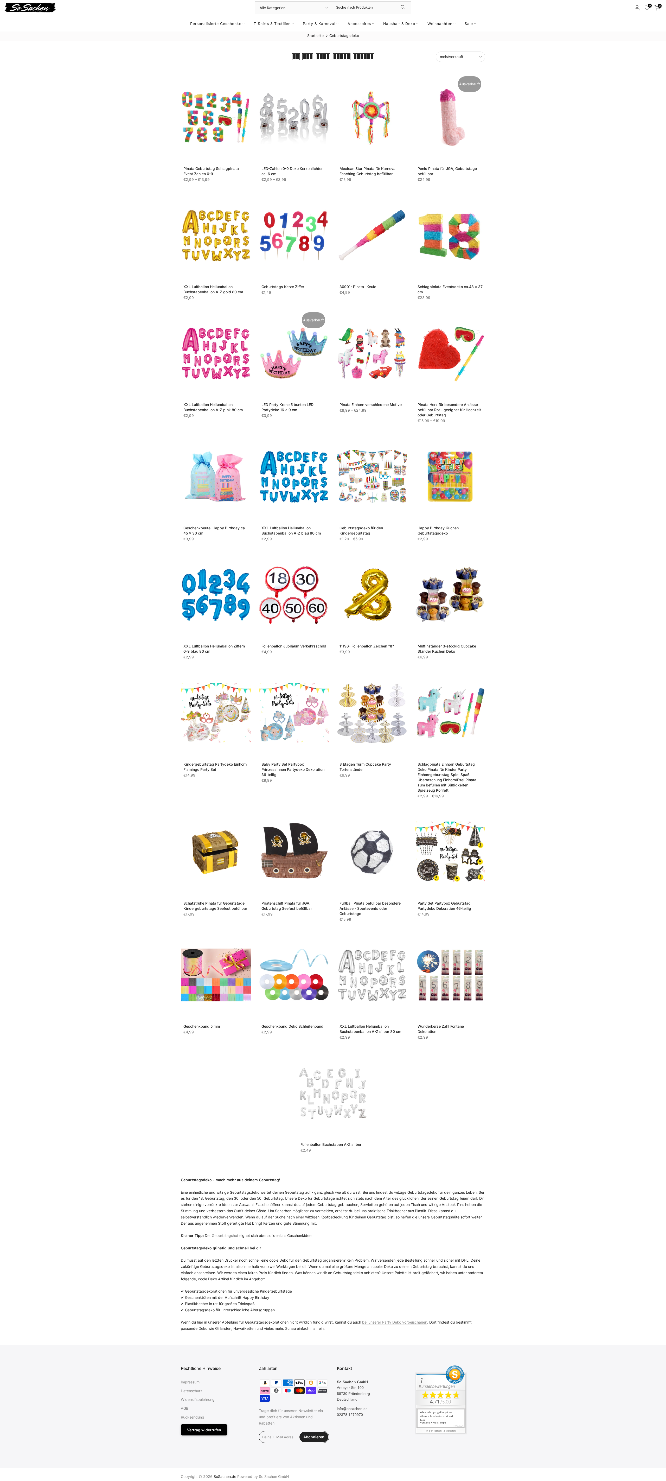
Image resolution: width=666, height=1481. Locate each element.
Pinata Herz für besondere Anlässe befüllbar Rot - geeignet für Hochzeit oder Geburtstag (449, 409)
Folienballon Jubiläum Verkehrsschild (293, 646)
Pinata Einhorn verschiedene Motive (371, 404)
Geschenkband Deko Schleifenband (292, 1026)
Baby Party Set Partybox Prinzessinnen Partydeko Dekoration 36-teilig (292, 769)
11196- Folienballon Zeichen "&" (367, 646)
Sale (469, 23)
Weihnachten (439, 23)
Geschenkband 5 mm (201, 1026)
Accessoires (359, 23)
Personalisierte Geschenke (215, 23)
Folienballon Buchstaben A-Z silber (330, 1144)
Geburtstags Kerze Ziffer (282, 286)
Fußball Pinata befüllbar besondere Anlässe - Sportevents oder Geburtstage (370, 908)
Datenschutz (191, 1391)
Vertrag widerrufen (204, 1430)
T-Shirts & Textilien (272, 23)
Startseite (315, 35)
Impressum (190, 1382)
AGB (184, 1408)
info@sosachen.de (352, 1409)
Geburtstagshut (225, 1235)
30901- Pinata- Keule (358, 286)
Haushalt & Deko (399, 23)
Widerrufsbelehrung (198, 1399)
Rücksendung (192, 1417)
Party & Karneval (319, 23)
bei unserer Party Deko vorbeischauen (394, 1322)
